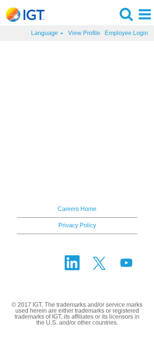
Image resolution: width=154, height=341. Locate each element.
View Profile (84, 33)
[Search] (126, 14)
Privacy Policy (77, 225)
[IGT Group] (22, 14)
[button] (144, 14)
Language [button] (45, 33)
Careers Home (77, 209)
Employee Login (126, 33)
